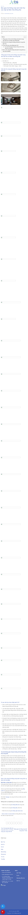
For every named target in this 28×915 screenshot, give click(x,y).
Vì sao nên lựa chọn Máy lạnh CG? (10, 45)
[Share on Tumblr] (21, 823)
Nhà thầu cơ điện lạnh (6, 782)
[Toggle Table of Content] (24, 37)
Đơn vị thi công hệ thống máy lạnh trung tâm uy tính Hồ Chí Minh (14, 50)
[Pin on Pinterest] (14, 823)
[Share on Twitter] (9, 823)
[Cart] (26, 2)
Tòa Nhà (3, 859)
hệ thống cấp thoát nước (17, 810)
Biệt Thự (2, 6)
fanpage (7, 797)
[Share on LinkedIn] (19, 823)
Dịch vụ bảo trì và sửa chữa (8, 813)
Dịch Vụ (2, 844)
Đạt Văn (11, 13)
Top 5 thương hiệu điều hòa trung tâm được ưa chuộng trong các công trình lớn (7, 830)
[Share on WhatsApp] (14, 820)
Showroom (3, 854)
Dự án (2, 846)
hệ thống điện (14, 807)
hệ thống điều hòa (15, 804)
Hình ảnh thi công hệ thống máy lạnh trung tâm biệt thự (14, 43)
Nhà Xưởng (3, 851)
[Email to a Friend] (12, 823)
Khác (2, 849)
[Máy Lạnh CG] (14, 2)
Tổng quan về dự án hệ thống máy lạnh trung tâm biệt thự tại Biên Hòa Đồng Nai (13, 39)
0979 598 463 (8, 872)
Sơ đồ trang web (12, 911)
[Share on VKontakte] (16, 823)
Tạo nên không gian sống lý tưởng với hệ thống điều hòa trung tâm (14, 47)
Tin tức (2, 856)
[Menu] (2, 2)
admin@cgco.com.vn (9, 874)
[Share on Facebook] (7, 823)
